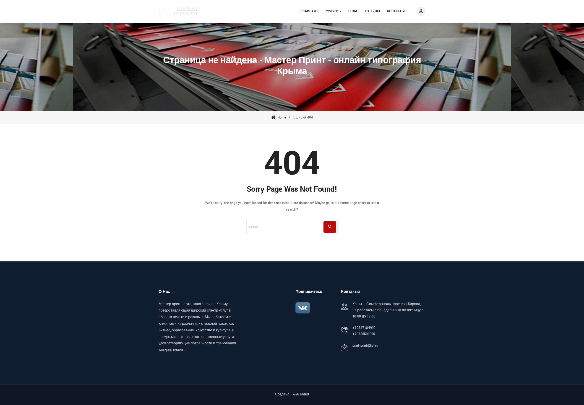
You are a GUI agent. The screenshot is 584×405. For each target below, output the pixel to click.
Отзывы (372, 11)
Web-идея (300, 394)
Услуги (332, 11)
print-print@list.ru (365, 345)
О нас (353, 11)
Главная (308, 11)
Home (281, 117)
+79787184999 (363, 327)
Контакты (396, 11)
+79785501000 (363, 334)
